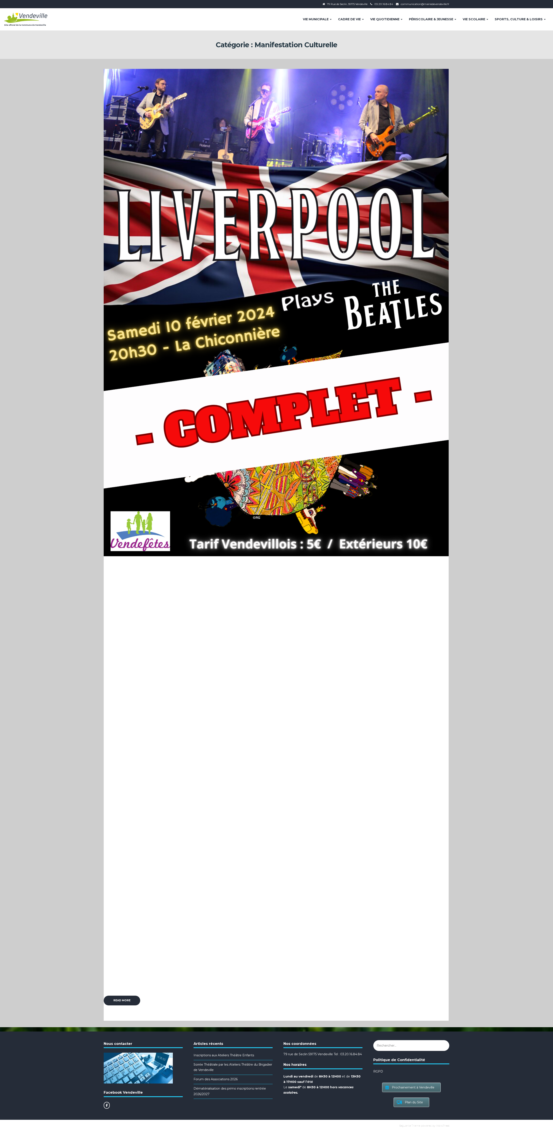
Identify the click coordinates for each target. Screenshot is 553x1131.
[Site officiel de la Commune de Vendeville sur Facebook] (107, 1105)
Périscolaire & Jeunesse (431, 19)
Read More (121, 1000)
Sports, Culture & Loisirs (519, 19)
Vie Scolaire (474, 19)
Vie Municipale (316, 19)
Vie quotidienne (385, 19)
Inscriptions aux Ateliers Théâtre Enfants (224, 1055)
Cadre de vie (350, 19)
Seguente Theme (409, 1125)
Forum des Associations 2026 (216, 1079)
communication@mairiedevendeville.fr (425, 4)
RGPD (378, 1071)
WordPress (442, 1125)
